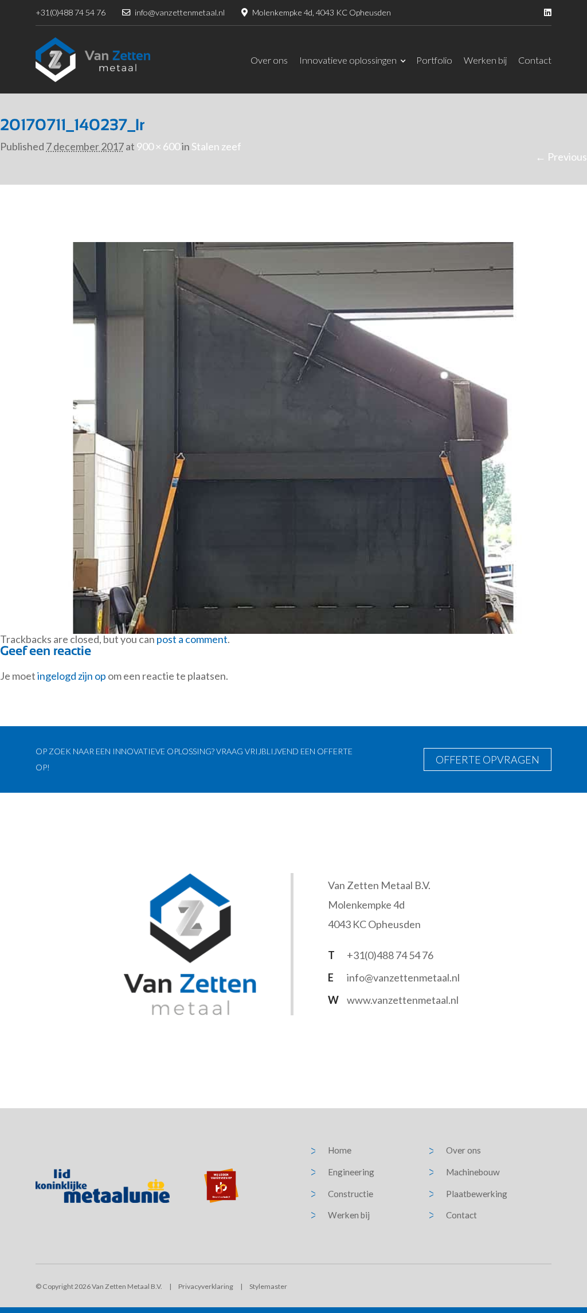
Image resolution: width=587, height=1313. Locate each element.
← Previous (561, 156)
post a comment (192, 639)
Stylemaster (268, 1286)
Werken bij (485, 59)
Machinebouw (473, 1172)
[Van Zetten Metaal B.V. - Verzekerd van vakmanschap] (93, 59)
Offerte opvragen (487, 759)
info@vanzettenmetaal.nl (180, 12)
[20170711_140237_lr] (293, 436)
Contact (534, 59)
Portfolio (434, 59)
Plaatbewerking (476, 1194)
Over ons (269, 59)
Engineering (351, 1172)
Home (339, 1150)
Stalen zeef (216, 146)
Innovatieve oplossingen (348, 59)
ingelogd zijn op (71, 675)
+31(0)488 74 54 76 (70, 12)
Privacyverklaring (205, 1286)
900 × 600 (158, 146)
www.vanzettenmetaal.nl (403, 999)
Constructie (350, 1194)
